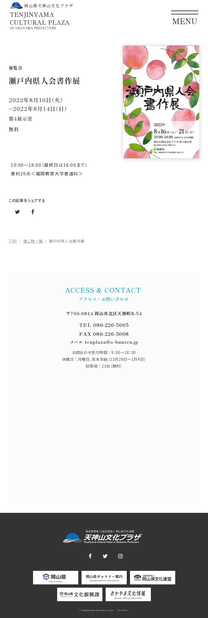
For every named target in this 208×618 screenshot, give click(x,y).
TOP (13, 241)
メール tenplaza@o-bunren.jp (104, 342)
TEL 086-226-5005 (104, 324)
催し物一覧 (33, 241)
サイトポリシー (123, 610)
